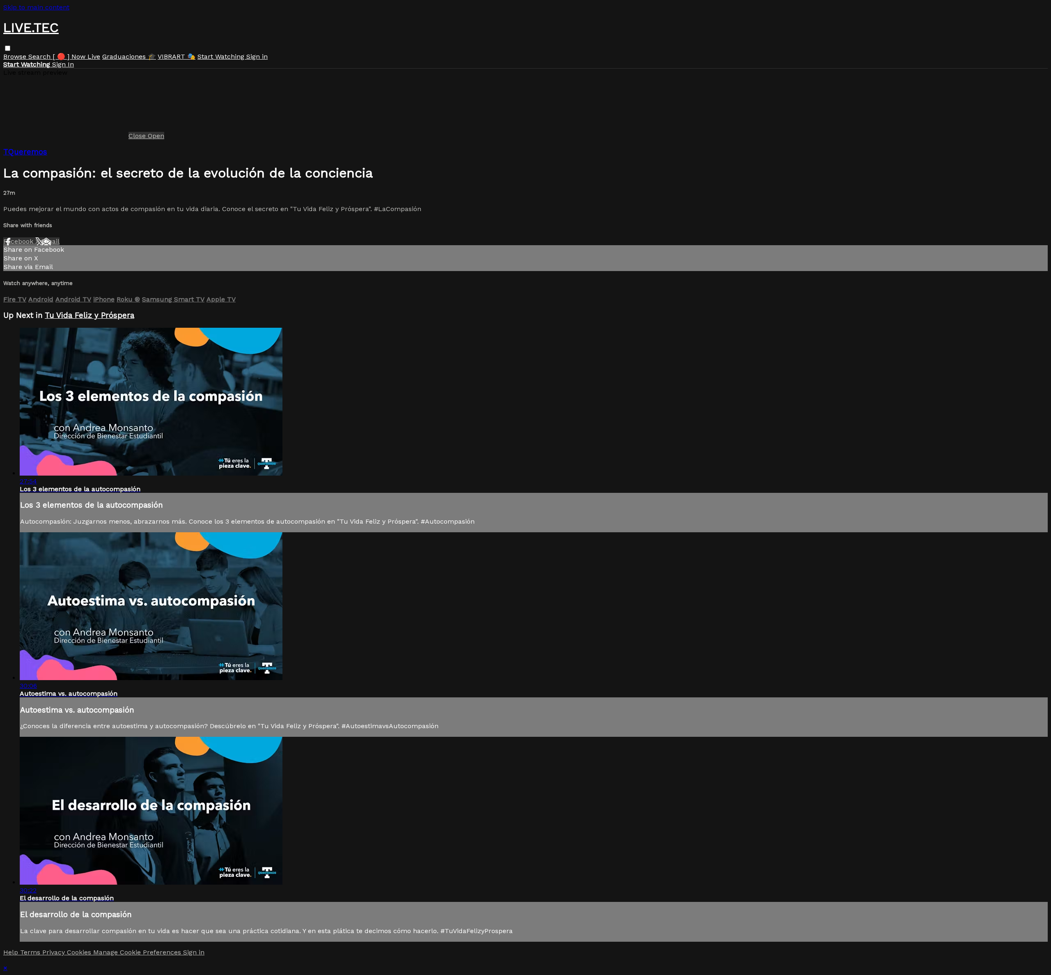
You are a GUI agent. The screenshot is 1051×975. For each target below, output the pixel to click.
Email (50, 241)
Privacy (54, 952)
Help (11, 952)
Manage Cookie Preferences (138, 952)
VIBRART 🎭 (176, 56)
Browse (15, 56)
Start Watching (221, 56)
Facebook (19, 241)
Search (40, 56)
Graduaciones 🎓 (129, 56)
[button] (7, 48)
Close (138, 136)
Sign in (257, 56)
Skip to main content (36, 7)
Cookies (80, 952)
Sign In (63, 64)
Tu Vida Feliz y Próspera (89, 315)
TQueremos (25, 151)
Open (156, 136)
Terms (31, 952)
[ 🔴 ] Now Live (76, 56)
